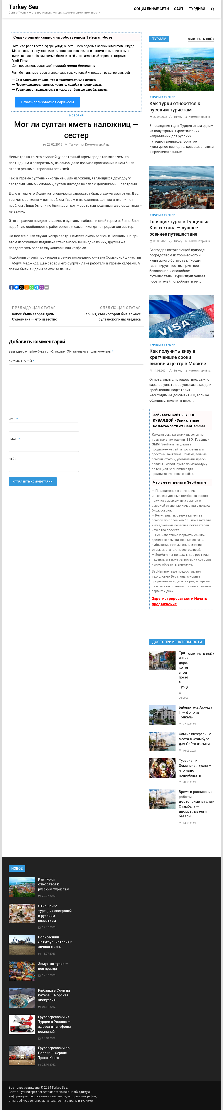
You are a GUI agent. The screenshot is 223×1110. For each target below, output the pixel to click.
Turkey (74, 144)
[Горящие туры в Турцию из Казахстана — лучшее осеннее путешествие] (181, 187)
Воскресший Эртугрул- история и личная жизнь (55, 942)
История (76, 115)
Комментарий (21, 360)
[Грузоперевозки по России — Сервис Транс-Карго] (22, 1064)
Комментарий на (97, 144)
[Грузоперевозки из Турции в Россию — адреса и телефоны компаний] (22, 1033)
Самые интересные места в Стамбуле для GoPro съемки (195, 739)
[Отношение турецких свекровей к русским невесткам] (22, 922)
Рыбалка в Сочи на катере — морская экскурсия (54, 995)
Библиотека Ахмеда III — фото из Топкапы (195, 712)
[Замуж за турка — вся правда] (22, 980)
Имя (13, 419)
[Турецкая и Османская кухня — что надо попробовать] (162, 777)
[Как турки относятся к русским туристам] (181, 69)
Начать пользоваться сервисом (47, 102)
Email (14, 439)
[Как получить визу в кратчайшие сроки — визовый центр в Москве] (181, 316)
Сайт (179, 9)
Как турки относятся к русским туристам (53, 884)
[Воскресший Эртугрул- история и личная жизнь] (22, 953)
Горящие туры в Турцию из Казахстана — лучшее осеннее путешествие (179, 228)
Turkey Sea (23, 6)
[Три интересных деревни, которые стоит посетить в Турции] (162, 669)
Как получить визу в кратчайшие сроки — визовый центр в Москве (177, 357)
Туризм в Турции (162, 97)
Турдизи (197, 9)
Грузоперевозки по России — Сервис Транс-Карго (54, 1053)
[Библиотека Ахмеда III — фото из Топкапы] (162, 723)
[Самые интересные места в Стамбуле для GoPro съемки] (162, 750)
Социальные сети (151, 9)
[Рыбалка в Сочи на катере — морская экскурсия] (22, 1006)
